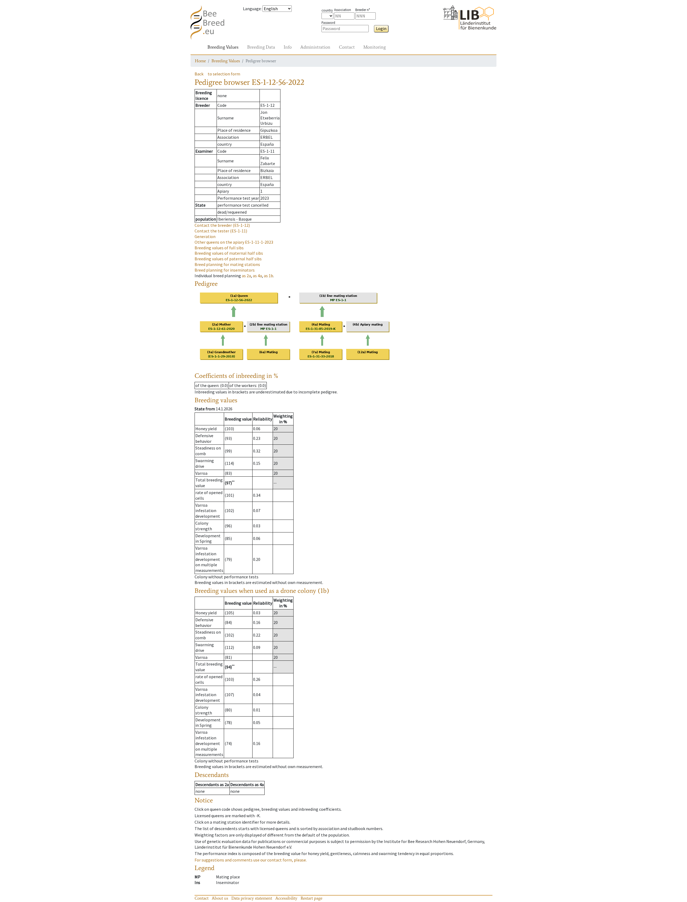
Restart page (311, 898)
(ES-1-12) (222, 225)
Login (381, 28)
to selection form (224, 73)
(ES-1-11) (221, 230)
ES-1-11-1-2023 (234, 242)
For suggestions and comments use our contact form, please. (251, 860)
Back (199, 73)
